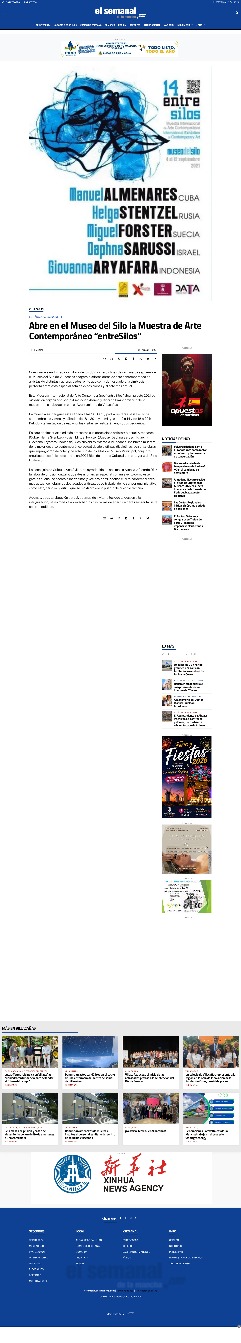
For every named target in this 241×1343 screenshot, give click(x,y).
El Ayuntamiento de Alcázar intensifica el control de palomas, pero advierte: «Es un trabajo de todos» (190, 720)
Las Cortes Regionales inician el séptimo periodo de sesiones (189, 505)
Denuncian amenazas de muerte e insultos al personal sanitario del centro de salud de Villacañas (90, 1134)
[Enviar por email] (104, 359)
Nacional (35, 1263)
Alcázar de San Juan (89, 1240)
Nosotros (175, 1246)
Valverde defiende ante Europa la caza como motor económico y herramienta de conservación (190, 451)
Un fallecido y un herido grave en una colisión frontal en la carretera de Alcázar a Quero (189, 669)
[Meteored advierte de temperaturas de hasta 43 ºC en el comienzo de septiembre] (167, 467)
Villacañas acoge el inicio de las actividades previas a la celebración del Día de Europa (149, 1078)
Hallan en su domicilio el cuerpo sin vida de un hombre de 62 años (188, 687)
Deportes (35, 1275)
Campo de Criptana (88, 1246)
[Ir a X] (231, 2)
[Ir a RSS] (238, 2)
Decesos (127, 1246)
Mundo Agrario (38, 1281)
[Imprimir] (112, 359)
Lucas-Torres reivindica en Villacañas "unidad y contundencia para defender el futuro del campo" (29, 1078)
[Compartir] (119, 359)
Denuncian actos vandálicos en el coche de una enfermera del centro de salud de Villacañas (90, 1078)
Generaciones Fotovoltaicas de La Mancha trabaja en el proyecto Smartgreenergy (206, 1134)
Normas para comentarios (186, 1257)
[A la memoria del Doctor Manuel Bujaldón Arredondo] (167, 700)
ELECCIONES (36, 1269)
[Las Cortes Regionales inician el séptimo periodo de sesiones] (167, 506)
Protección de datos (146, 1290)
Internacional (38, 1257)
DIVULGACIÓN (37, 1252)
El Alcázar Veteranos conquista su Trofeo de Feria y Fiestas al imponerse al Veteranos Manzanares (188, 522)
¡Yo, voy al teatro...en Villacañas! (145, 1130)
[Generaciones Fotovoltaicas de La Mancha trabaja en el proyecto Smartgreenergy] (211, 1108)
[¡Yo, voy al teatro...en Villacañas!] (151, 1108)
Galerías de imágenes (136, 1252)
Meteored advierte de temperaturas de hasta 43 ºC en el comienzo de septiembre (189, 468)
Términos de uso (179, 1263)
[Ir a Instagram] (235, 2)
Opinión (174, 1240)
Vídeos (126, 1257)
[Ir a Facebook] (228, 2)
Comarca (81, 1252)
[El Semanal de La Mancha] (120, 13)
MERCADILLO (36, 1246)
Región (80, 1263)
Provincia (82, 1257)
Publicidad (176, 1252)
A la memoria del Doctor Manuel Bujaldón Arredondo (188, 702)
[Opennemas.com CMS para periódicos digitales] (120, 1313)
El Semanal (11, 1085)
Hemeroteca (30, 2)
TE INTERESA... (37, 1240)
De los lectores (10, 2)
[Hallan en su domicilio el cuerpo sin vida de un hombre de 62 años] (167, 684)
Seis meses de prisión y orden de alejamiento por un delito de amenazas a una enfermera (29, 1134)
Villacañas (36, 309)
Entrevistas (130, 1240)
